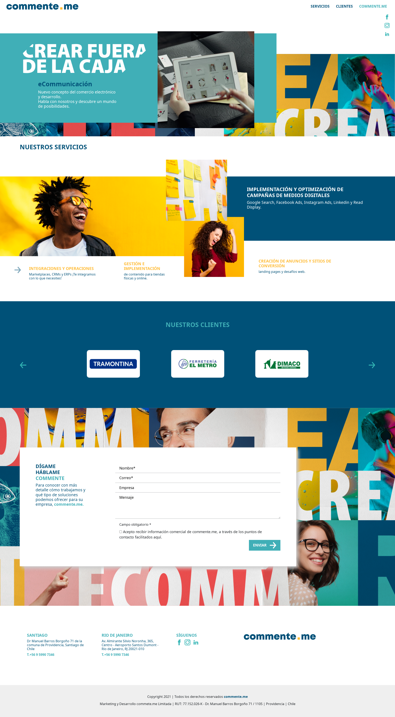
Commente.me (373, 6)
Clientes (344, 6)
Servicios (320, 6)
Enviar (260, 544)
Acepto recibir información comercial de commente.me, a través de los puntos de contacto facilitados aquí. (190, 533)
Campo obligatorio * (135, 523)
